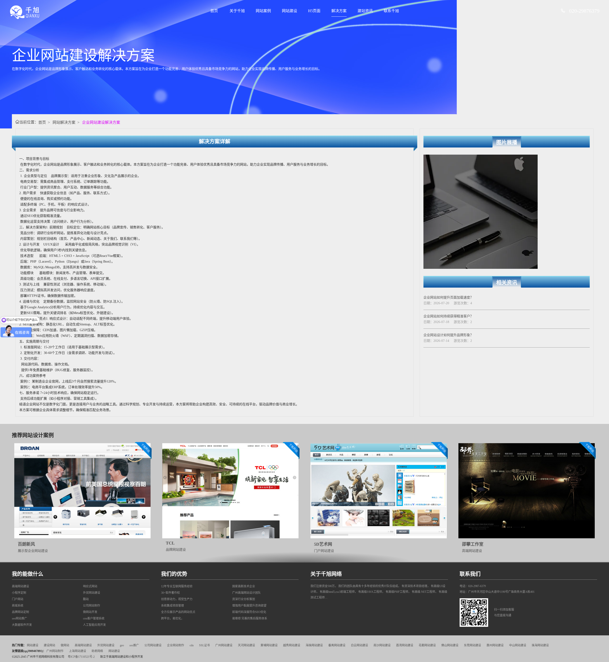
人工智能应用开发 (94, 625)
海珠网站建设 (314, 645)
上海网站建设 (77, 651)
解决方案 (339, 11)
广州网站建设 (223, 645)
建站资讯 (365, 11)
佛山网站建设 (449, 645)
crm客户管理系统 (93, 618)
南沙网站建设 (382, 645)
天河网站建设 (246, 645)
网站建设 (289, 11)
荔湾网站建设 (404, 645)
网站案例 (263, 11)
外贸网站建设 (91, 592)
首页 (214, 11)
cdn (192, 645)
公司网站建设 (153, 645)
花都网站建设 (427, 645)
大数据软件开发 (22, 625)
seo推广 (134, 645)
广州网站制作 (55, 651)
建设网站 (49, 645)
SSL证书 (204, 645)
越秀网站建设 (291, 645)
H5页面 (314, 11)
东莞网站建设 (472, 645)
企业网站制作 (175, 645)
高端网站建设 (20, 586)
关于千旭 (237, 11)
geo (122, 645)
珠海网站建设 (540, 645)
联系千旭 (391, 11)
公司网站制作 (91, 605)
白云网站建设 (359, 645)
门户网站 (17, 599)
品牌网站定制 (20, 612)
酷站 (86, 599)
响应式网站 (90, 586)
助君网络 (97, 651)
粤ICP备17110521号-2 (81, 656)
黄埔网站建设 (269, 645)
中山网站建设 (517, 645)
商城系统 (17, 605)
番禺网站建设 (336, 645)
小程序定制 (19, 592)
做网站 (65, 645)
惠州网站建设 (495, 645)
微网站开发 (90, 612)
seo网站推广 (19, 618)
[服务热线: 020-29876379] (564, 11)
